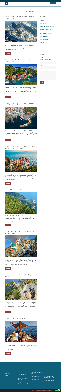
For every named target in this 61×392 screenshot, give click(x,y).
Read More (8, 53)
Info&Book (53, 3)
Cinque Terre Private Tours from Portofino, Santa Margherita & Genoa (20, 104)
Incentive (44, 3)
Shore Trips (30, 3)
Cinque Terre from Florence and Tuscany (23, 382)
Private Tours (23, 3)
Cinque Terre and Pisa (43, 42)
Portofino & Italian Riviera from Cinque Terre (47, 26)
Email (41, 65)
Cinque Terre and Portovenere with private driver (36, 373)
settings (33, 390)
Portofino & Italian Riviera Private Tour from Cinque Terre (20, 60)
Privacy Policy (7, 373)
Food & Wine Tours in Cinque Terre (17, 190)
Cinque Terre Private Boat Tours (16, 318)
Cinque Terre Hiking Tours (44, 23)
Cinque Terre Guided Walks (44, 36)
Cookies (6, 375)
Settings (49, 390)
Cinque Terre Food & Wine (44, 39)
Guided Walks (42, 20)
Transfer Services (37, 3)
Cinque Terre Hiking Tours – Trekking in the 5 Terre (21, 275)
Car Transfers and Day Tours (44, 50)
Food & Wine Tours (43, 22)
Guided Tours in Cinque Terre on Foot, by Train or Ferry (19, 232)
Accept (39, 390)
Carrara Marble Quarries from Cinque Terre (46, 29)
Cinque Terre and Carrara (43, 43)
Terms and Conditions (8, 371)
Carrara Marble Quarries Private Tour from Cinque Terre (20, 17)
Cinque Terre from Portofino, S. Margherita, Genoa (47, 25)
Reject (44, 390)
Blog (49, 3)
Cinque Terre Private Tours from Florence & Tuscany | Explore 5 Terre (20, 147)
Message (42, 70)
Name (41, 60)
